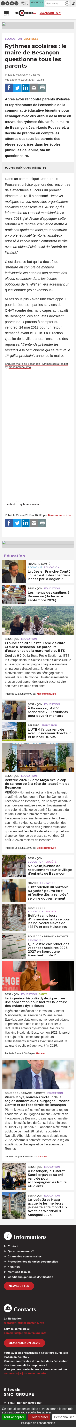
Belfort (34, 725)
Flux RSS (14, 1266)
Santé (43, 994)
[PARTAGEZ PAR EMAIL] (34, 88)
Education (13, 38)
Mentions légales (19, 1271)
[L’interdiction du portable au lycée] (14, 888)
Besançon (35, 588)
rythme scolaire (29, 504)
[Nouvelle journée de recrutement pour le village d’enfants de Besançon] (14, 863)
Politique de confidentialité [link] (38, 1422)
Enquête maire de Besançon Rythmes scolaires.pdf (36, 363)
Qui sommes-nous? (21, 1251)
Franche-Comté (39, 563)
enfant (11, 504)
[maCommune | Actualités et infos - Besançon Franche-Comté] (25, 13)
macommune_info (20, 366)
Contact (13, 1246)
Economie (35, 567)
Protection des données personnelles (33, 1261)
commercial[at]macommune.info (25, 1332)
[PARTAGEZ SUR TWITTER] (17, 88)
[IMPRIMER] (42, 88)
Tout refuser (39, 1417)
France (33, 883)
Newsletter (19, 1286)
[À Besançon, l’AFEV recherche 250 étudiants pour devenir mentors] (14, 709)
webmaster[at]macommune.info (25, 1373)
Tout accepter (14, 1417)
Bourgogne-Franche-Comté (48, 936)
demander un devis (24, 1343)
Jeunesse (31, 38)
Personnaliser (64, 1417)
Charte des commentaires (25, 1256)
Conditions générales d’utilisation (30, 1276)
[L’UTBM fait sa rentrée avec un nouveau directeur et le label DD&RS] (14, 730)
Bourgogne (36, 907)
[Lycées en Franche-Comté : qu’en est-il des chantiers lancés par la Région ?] (14, 569)
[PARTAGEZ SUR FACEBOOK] (9, 88)
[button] (67, 3)
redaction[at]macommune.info (24, 1322)
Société (51, 861)
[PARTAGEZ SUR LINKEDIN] (25, 88)
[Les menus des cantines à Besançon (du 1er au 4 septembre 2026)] (14, 593)
